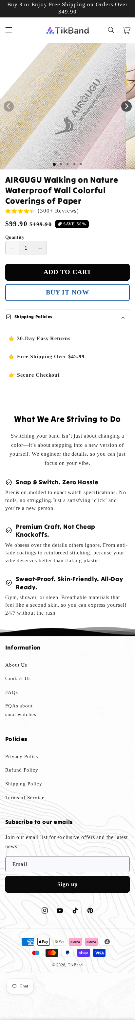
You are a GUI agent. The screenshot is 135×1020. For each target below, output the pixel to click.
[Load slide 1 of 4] (74, 164)
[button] (8, 30)
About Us (16, 665)
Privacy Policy (22, 756)
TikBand (75, 965)
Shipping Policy (23, 783)
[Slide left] (9, 106)
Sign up (67, 884)
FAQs (11, 692)
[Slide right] (126, 106)
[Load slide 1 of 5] (81, 164)
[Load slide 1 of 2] (61, 164)
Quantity (14, 237)
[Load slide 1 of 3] (67, 164)
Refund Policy (21, 770)
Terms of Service (25, 797)
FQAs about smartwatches (20, 710)
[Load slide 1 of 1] (54, 164)
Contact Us (18, 678)
